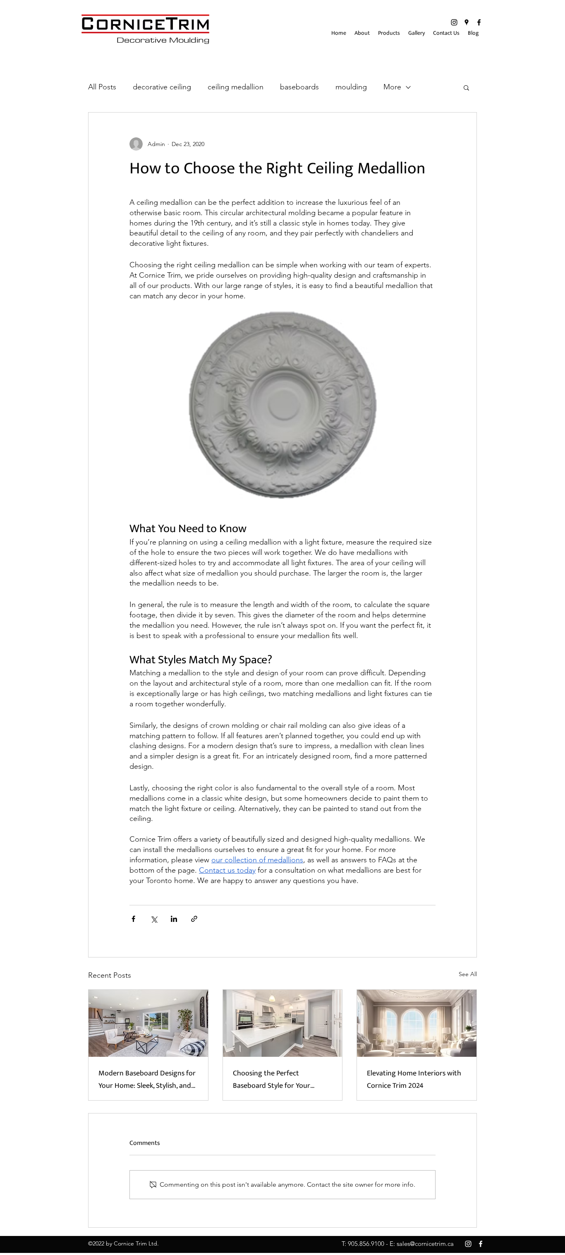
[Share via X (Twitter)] (154, 919)
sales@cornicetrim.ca (425, 1244)
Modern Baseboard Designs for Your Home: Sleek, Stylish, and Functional (147, 1079)
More (392, 86)
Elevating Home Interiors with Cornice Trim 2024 (414, 1079)
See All (468, 974)
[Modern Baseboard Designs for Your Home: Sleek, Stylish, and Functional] (148, 1023)
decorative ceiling (162, 86)
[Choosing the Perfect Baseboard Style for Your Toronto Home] (282, 1023)
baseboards (299, 86)
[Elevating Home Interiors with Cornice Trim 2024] (416, 1023)
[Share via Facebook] (133, 919)
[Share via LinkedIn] (174, 919)
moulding (351, 86)
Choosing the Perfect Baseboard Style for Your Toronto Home (271, 1079)
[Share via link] (194, 919)
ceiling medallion (235, 86)
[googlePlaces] (466, 22)
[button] (466, 87)
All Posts (102, 86)
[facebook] (479, 22)
